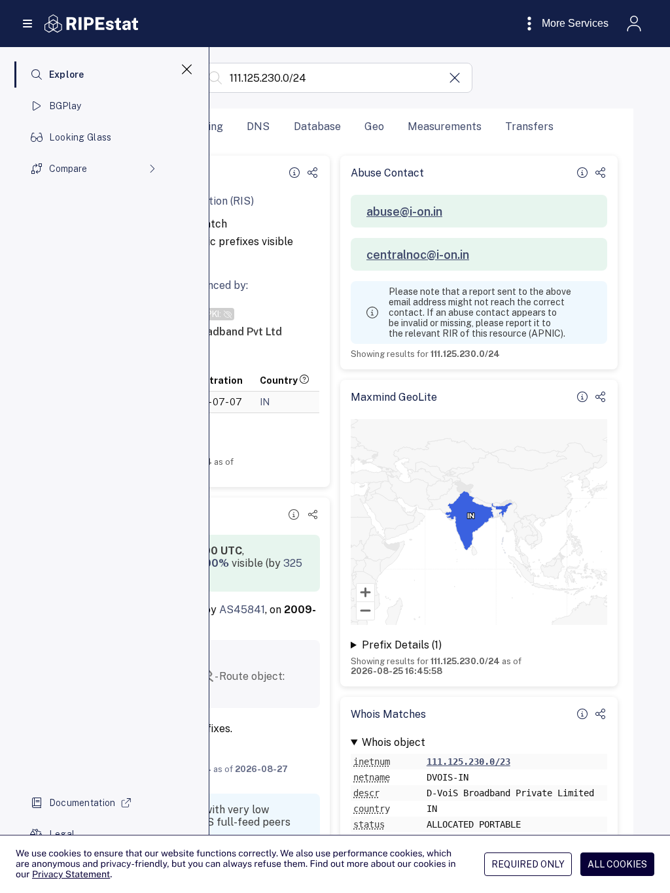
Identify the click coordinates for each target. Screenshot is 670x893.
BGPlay (65, 106)
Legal (62, 834)
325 (292, 563)
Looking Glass (80, 137)
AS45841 (242, 609)
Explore (66, 74)
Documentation (82, 803)
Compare (68, 168)
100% (214, 563)
